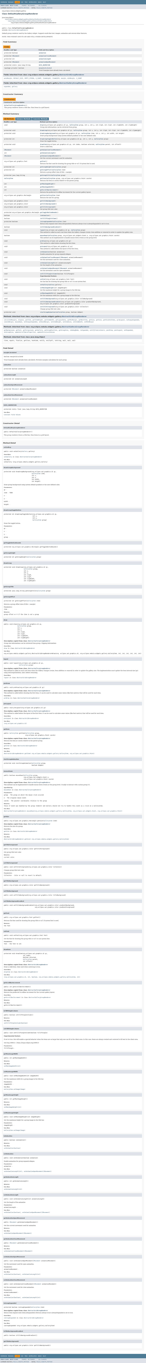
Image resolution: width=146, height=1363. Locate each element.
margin (63, 78)
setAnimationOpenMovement (49, 268)
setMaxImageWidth (46, 293)
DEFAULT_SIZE (18, 78)
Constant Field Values (12, 414)
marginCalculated (45, 68)
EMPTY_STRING (29, 78)
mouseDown (43, 235)
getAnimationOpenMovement (49, 156)
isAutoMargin (8, 322)
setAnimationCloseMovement (50, 257)
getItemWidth (49, 320)
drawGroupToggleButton (48, 139)
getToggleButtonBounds (48, 212)
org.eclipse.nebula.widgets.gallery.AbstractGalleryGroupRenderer (28, 19)
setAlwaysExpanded (30, 322)
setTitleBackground (47, 298)
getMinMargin (72, 320)
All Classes (43, 5)
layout (42, 230)
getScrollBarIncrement (48, 190)
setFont (43, 279)
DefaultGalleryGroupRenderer (15, 105)
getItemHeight (37, 320)
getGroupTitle (45, 175)
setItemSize (67, 322)
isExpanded (84, 330)
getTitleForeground (47, 207)
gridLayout (121, 320)
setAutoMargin (44, 322)
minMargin (71, 78)
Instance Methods (23, 119)
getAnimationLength (47, 153)
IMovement (15, 56)
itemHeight (47, 78)
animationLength (45, 59)
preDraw (43, 241)
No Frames (31, 5)
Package (11, 2)
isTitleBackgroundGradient (50, 227)
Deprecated (33, 2)
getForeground (28, 330)
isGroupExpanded (46, 221)
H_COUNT (38, 78)
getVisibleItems (109, 320)
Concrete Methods (40, 119)
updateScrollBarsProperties (25, 332)
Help (44, 2)
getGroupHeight (45, 167)
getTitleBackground (47, 201)
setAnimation (45, 252)
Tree (26, 2)
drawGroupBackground (47, 133)
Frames (24, 5)
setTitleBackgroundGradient (50, 302)
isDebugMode (74, 330)
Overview (4, 2)
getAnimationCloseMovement (50, 150)
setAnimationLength (47, 263)
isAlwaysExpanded (132, 320)
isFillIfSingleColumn (48, 218)
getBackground (9, 330)
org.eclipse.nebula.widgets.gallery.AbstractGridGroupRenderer (30, 21)
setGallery (44, 284)
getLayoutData (61, 320)
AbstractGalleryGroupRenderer (73, 83)
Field (15, 8)
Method (26, 8)
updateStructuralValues (46, 332)
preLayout (43, 246)
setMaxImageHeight (47, 288)
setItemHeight (56, 322)
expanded (7, 86)
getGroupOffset (45, 170)
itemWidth (55, 78)
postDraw (109, 330)
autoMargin (8, 78)
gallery (14, 86)
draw (41, 125)
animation (42, 53)
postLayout (118, 330)
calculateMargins (10, 320)
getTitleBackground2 (47, 204)
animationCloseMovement (47, 56)
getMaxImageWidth (46, 187)
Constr (20, 8)
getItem (43, 178)
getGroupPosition (50, 330)
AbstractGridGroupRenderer (18, 30)
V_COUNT (79, 78)
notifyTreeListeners (97, 330)
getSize (43, 195)
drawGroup (43, 130)
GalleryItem (74, 125)
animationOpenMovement (47, 62)
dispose (21, 320)
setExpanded (128, 330)
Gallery (51, 284)
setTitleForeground (47, 306)
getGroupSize (63, 330)
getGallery (39, 330)
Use (22, 2)
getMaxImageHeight (47, 184)
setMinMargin (89, 322)
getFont (43, 161)
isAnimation (44, 215)
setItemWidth (78, 322)
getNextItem (83, 320)
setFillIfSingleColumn (48, 274)
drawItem (43, 144)
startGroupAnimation (47, 312)
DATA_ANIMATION (44, 65)
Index (40, 2)
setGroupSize (8, 332)
